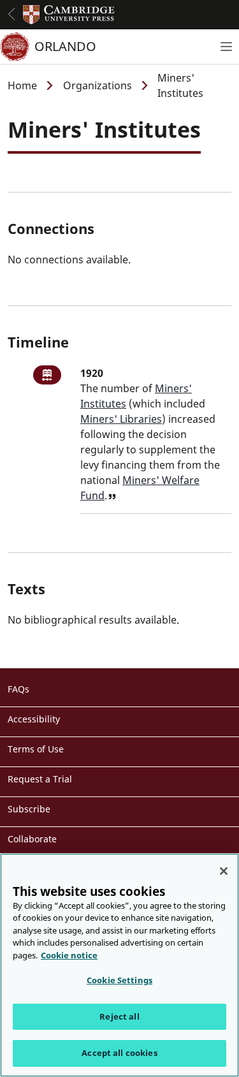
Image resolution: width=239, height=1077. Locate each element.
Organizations (97, 85)
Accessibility (34, 719)
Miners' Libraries (121, 419)
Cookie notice (69, 955)
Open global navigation (11, 14)
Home (22, 85)
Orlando (65, 46)
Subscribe (29, 809)
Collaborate (32, 839)
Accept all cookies (119, 1053)
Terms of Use (36, 749)
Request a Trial (40, 779)
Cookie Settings (119, 980)
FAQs (18, 689)
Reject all (119, 1016)
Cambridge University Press (69, 14)
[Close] (224, 871)
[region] (119, 965)
